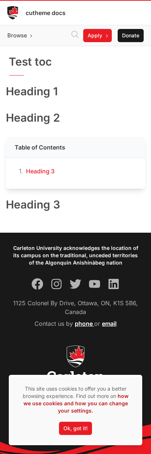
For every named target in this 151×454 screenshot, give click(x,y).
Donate (130, 35)
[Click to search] (75, 35)
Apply (95, 35)
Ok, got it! (75, 428)
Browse (17, 35)
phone (84, 323)
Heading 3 (40, 171)
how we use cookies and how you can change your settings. (76, 403)
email (109, 323)
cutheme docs (46, 12)
